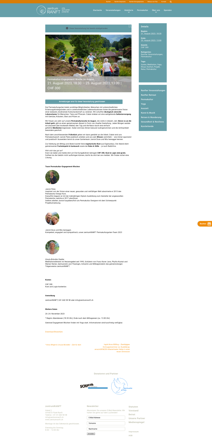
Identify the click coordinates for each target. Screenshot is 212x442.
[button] (171, 1)
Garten (144, 64)
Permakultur (146, 57)
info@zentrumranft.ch (54, 417)
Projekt (157, 67)
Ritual (143, 67)
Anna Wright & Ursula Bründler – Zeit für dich (63, 344)
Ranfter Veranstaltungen (152, 54)
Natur (143, 69)
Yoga (159, 64)
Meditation (151, 64)
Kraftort (150, 67)
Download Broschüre (53, 332)
